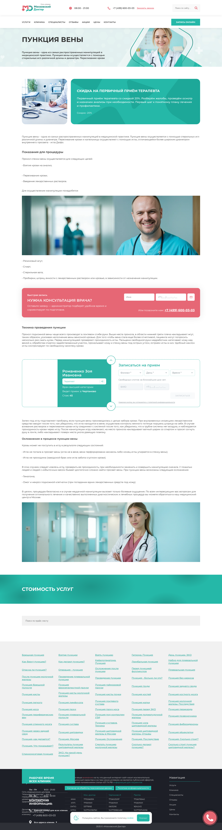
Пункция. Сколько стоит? (183, 739)
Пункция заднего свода (182, 686)
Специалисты (56, 22)
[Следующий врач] (111, 406)
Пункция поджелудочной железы (147, 716)
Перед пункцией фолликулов (141, 670)
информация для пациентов (127, 782)
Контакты (110, 22)
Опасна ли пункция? (34, 669)
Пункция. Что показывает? (37, 745)
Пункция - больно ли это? (147, 678)
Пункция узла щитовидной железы (144, 724)
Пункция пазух (67, 709)
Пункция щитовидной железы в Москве (108, 732)
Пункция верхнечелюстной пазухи (73, 686)
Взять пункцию (104, 655)
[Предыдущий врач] (111, 360)
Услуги (26, 22)
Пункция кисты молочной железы (73, 694)
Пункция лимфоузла (70, 702)
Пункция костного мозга (183, 694)
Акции (86, 22)
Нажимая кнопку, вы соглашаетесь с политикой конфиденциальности (147, 402)
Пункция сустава (68, 724)
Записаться (182, 395)
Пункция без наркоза (181, 678)
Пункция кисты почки (108, 694)
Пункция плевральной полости (71, 716)
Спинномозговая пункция (37, 754)
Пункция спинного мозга (37, 724)
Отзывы (73, 22)
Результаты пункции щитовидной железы (70, 746)
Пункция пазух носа (107, 709)
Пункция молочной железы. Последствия (181, 702)
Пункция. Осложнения (108, 739)
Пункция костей (141, 694)
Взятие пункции (67, 655)
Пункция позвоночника (182, 716)
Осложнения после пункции (107, 670)
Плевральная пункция (181, 669)
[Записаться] (191, 297)
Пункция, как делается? (36, 739)
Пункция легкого (32, 702)
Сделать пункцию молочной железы (106, 746)
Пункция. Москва (68, 739)
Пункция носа (30, 709)
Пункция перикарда (180, 709)
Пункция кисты (31, 694)
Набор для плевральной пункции (183, 662)
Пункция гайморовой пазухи (108, 686)
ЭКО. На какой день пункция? (70, 754)
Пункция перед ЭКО (144, 709)
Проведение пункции (108, 678)
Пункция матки (141, 702)
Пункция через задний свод (35, 732)
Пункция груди (141, 686)
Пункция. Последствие (145, 739)
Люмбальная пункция (145, 661)
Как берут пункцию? (34, 661)
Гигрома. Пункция (142, 655)
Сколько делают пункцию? (141, 746)
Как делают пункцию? (71, 661)
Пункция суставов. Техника (106, 724)
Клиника (39, 22)
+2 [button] (102, 381)
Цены (96, 22)
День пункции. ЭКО (180, 655)
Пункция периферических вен (37, 716)
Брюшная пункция (33, 655)
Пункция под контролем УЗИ (109, 716)
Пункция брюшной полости (33, 686)
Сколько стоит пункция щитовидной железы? (182, 746)
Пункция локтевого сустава (106, 702)
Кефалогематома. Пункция (105, 662)
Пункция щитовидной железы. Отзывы (145, 732)
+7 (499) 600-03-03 (180, 310)
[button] (102, 381)
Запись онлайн (185, 22)
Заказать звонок (145, 8)
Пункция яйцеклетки (180, 732)
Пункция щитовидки (70, 732)
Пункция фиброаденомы (183, 724)
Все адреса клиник (45, 822)
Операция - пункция (70, 669)
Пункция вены (49, 497)
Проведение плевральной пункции (74, 678)
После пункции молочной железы (37, 678)
